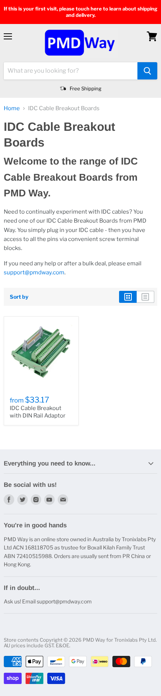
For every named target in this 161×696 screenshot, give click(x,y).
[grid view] (128, 297)
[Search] (147, 70)
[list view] (145, 297)
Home (12, 108)
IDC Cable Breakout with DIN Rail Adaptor (38, 412)
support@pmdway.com (34, 272)
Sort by (19, 297)
